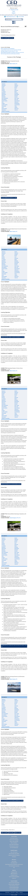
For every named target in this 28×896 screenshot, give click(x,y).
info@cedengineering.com (11, 16)
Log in (13, 11)
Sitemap (17, 892)
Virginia (16, 107)
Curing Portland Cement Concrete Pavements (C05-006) (11, 49)
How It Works (14, 861)
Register (13, 13)
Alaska (16, 83)
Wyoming (3, 109)
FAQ (14, 867)
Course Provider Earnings (14, 887)
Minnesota (4, 94)
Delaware (16, 85)
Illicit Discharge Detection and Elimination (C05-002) (10, 53)
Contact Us (14, 878)
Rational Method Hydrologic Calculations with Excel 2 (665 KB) (14, 646)
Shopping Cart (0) (14, 9)
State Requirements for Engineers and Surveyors (14, 864)
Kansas (3, 90)
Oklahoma (16, 102)
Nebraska (4, 96)
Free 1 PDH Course (14, 852)
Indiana (3, 89)
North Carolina (4, 100)
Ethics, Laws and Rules (14, 841)
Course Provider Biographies (14, 876)
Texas (16, 106)
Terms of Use (13, 892)
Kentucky (16, 90)
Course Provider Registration (14, 882)
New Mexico (4, 99)
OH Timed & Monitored (14, 847)
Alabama (3, 83)
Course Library (14, 836)
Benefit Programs (14, 850)
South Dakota (17, 104)
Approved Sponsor (14, 873)
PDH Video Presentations (14, 844)
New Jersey (17, 98)
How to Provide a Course (14, 885)
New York (16, 99)
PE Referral (14, 856)
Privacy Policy (7, 892)
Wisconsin (16, 108)
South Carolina (4, 104)
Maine (16, 91)
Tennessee (4, 106)
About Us (14, 870)
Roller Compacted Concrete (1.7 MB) (8, 197)
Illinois (16, 87)
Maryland (3, 93)
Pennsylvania (17, 103)
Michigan (16, 93)
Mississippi (17, 94)
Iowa (15, 89)
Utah (3, 107)
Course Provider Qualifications (14, 884)
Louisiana (4, 91)
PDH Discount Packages (14, 839)
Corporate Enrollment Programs (14, 855)
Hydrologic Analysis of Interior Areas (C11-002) (9, 51)
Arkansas (3, 85)
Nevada (16, 96)
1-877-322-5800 (21, 16)
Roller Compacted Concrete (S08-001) (7, 48)
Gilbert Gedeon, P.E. (13, 63)
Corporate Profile (14, 872)
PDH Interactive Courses (14, 846)
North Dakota (17, 100)
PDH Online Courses (14, 838)
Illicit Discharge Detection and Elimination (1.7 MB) (12, 800)
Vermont (16, 109)
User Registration (14, 862)
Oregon (3, 103)
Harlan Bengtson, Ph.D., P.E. (15, 517)
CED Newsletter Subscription (14, 853)
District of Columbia (5, 111)
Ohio (3, 102)
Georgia (16, 86)
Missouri (3, 95)
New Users (14, 859)
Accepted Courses (14, 875)
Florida (3, 86)
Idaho (3, 87)
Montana (16, 95)
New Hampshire (5, 98)
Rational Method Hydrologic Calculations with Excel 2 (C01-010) (12, 52)
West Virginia (4, 108)
